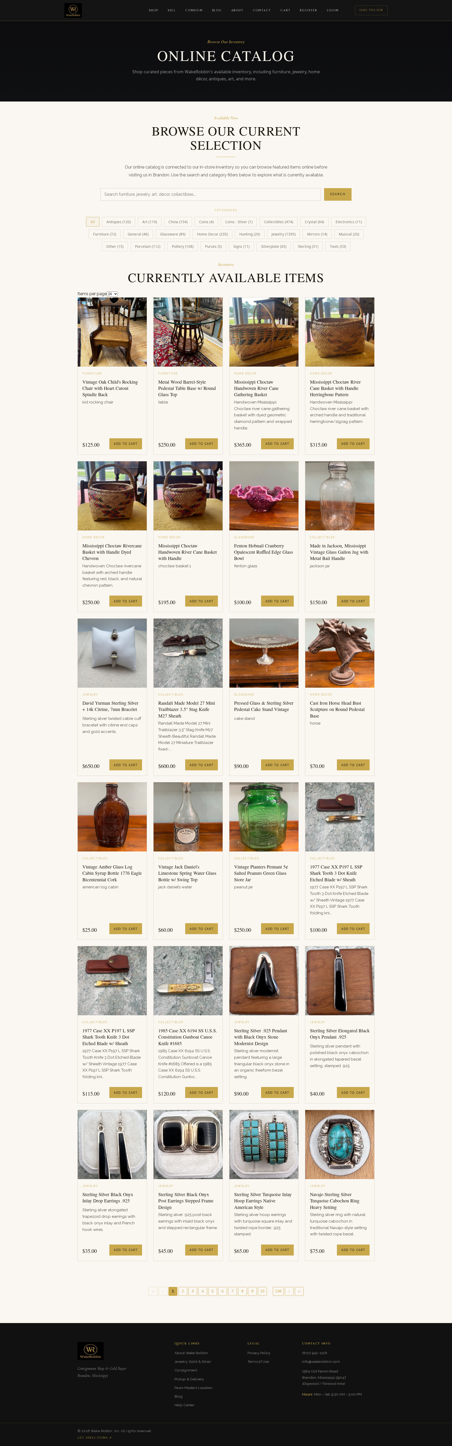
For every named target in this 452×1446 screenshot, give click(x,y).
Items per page (92, 293)
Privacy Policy (258, 1353)
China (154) (178, 221)
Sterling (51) (308, 246)
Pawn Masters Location (193, 1388)
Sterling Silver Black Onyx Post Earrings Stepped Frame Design (185, 1200)
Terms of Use (258, 1361)
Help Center (184, 1405)
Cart (285, 10)
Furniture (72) (104, 234)
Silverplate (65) (273, 246)
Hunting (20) (249, 234)
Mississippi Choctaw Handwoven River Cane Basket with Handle (187, 552)
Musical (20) (349, 234)
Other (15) (114, 246)
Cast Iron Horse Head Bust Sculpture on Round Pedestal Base (337, 709)
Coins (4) (206, 221)
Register (308, 10)
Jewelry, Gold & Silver (192, 1361)
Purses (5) (213, 246)
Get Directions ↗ (94, 1438)
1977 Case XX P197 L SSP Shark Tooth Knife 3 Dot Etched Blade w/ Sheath (108, 1036)
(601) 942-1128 (371, 10)
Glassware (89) (172, 234)
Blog (217, 10)
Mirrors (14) (317, 234)
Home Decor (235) (212, 234)
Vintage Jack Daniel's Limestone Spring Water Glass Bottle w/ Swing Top (187, 873)
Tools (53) (338, 246)
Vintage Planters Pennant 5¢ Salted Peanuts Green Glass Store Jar (261, 873)
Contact (262, 10)
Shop (153, 10)
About (237, 10)
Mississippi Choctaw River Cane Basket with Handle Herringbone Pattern (335, 388)
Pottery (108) (183, 246)
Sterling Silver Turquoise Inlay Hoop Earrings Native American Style (263, 1200)
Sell (172, 10)
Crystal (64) (314, 221)
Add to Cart (126, 444)
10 (262, 1291)
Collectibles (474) (278, 221)
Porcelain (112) (147, 246)
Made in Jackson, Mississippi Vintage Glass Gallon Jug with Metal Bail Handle (339, 552)
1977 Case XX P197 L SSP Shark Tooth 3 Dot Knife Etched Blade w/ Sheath (336, 873)
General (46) (138, 234)
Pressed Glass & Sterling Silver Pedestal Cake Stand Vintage (263, 706)
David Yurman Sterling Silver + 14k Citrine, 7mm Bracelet (110, 706)
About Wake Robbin (191, 1353)
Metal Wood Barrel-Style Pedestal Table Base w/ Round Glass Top (187, 388)
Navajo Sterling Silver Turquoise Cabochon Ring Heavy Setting (334, 1200)
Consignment (185, 1370)
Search (338, 194)
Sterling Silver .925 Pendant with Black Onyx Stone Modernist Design (260, 1036)
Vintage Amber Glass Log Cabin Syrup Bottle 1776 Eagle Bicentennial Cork (112, 873)
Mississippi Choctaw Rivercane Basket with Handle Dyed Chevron (112, 552)
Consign (194, 10)
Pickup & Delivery (189, 1379)
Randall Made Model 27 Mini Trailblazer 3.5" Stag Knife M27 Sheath (186, 709)
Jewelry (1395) (284, 234)
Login (333, 10)
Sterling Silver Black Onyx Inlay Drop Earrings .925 (107, 1197)
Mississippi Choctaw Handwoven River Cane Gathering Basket (256, 388)
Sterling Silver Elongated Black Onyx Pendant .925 (340, 1033)
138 (278, 1291)
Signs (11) (241, 246)
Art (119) (149, 221)
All (93, 221)
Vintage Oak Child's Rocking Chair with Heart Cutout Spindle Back (110, 388)
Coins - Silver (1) (238, 221)
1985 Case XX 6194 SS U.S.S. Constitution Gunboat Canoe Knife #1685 (187, 1036)
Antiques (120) (118, 221)
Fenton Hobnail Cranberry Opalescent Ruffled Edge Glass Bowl (263, 552)
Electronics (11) (349, 221)
